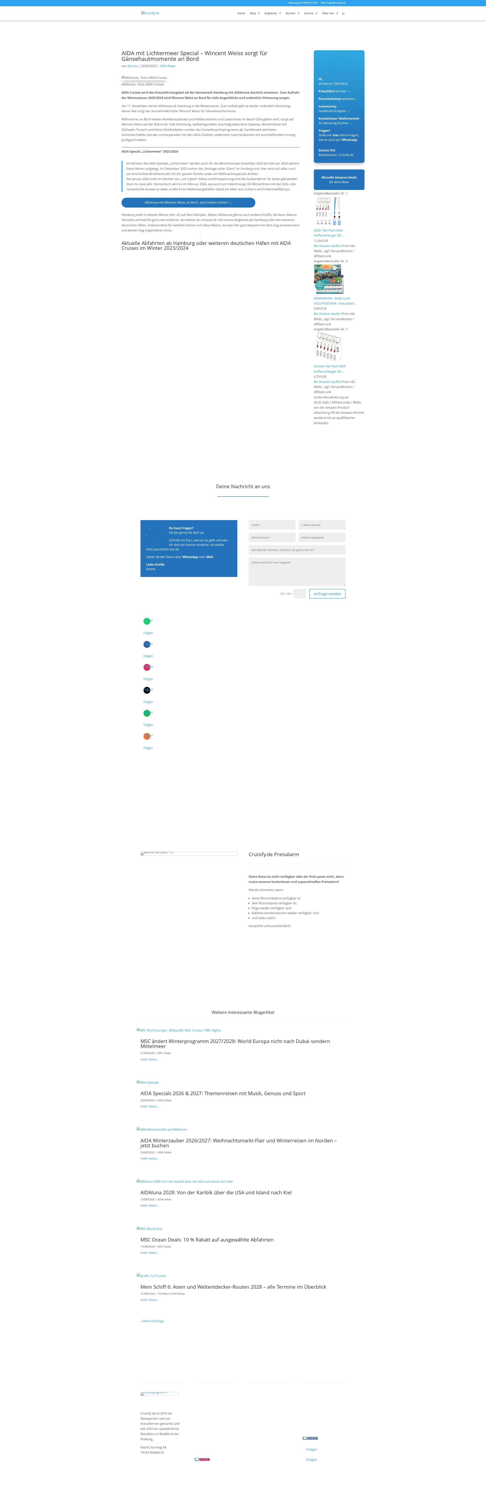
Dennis (133, 66)
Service (308, 13)
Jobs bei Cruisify (318, 1420)
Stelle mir (329, 135)
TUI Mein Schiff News (171, 1293)
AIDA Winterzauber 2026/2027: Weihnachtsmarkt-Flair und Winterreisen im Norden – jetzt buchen (238, 1143)
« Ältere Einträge (152, 1321)
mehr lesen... (149, 1059)
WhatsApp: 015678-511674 (303, 3)
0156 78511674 (205, 1444)
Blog (253, 13)
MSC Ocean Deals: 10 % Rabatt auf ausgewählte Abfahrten (207, 1239)
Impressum (149, 1479)
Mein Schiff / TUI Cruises (216, 1410)
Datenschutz (169, 1479)
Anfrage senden (327, 593)
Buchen (290, 13)
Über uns (312, 1405)
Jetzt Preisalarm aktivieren (275, 947)
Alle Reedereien (209, 1425)
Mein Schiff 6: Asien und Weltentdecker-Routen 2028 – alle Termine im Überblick (233, 1286)
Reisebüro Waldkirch (321, 1425)
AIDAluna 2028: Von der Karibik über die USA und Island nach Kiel (216, 1192)
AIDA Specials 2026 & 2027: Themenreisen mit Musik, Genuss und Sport (222, 1093)
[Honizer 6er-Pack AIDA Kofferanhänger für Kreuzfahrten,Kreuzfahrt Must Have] (328, 361)
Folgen (148, 633)
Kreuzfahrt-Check (265, 1405)
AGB (185, 1479)
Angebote (270, 13)
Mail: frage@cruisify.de (333, 3)
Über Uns (328, 13)
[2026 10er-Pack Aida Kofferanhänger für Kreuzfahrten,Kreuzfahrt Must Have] (328, 225)
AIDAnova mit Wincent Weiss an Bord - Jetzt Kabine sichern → (188, 202)
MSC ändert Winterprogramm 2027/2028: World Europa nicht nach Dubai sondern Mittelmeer (235, 1043)
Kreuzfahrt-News (318, 1410)
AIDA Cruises (207, 1405)
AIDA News (167, 66)
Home (241, 13)
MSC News (164, 1053)
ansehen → (339, 99)
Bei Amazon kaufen (327, 246)
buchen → (334, 91)
